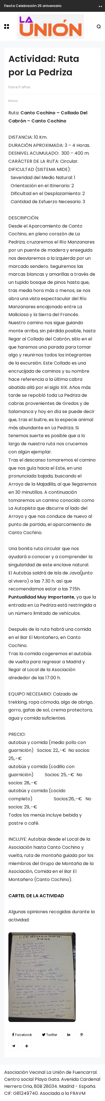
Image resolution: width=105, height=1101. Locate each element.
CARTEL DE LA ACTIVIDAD (36, 896)
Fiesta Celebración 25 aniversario (33, 5)
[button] (6, 26)
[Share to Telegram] (13, 1046)
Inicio (13, 100)
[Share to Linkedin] (69, 1034)
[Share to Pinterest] (82, 1034)
